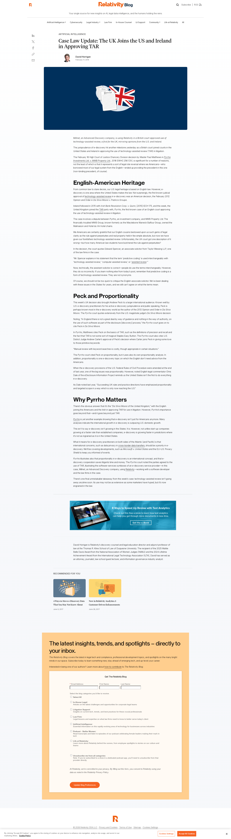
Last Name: (126, 684)
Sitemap (137, 827)
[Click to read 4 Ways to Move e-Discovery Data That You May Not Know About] (69, 588)
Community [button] (154, 22)
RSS (196, 4)
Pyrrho (76, 419)
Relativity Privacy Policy (97, 772)
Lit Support (140, 22)
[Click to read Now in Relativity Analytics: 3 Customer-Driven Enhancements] (105, 588)
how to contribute (113, 666)
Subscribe (186, 4)
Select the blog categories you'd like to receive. (89, 693)
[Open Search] (177, 4)
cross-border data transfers (131, 445)
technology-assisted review (98, 196)
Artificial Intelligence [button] (55, 22)
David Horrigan (83, 56)
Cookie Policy (25, 836)
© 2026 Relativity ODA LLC (85, 827)
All (183, 22)
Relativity (130, 469)
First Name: (104, 684)
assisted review (139, 262)
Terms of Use (125, 827)
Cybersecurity (76, 22)
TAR (101, 209)
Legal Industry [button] (92, 22)
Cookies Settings (150, 827)
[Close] (227, 834)
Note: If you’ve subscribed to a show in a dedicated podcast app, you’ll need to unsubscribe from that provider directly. (115, 758)
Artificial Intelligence (72, 34)
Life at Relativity (171, 22)
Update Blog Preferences (85, 785)
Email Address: (77, 684)
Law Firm (108, 22)
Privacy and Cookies (108, 827)
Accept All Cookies (187, 834)
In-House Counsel (124, 22)
